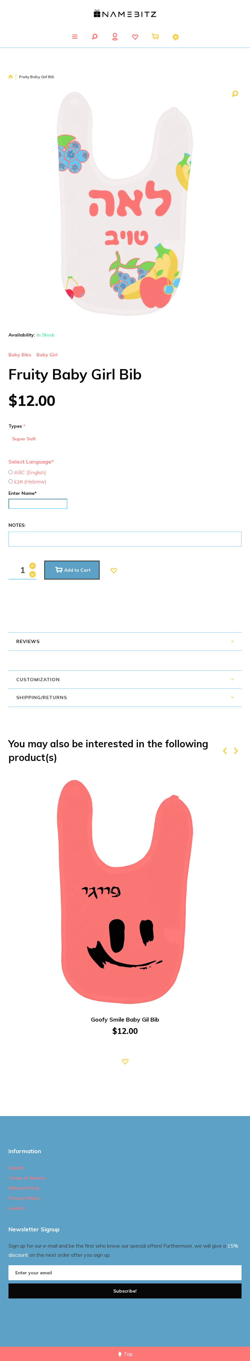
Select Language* (31, 461)
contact (16, 1208)
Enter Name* (22, 493)
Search (16, 1168)
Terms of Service (27, 1178)
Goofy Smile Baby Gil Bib (125, 1019)
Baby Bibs (19, 355)
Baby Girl (47, 355)
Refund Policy (23, 1188)
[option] (125, 929)
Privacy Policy (24, 1198)
